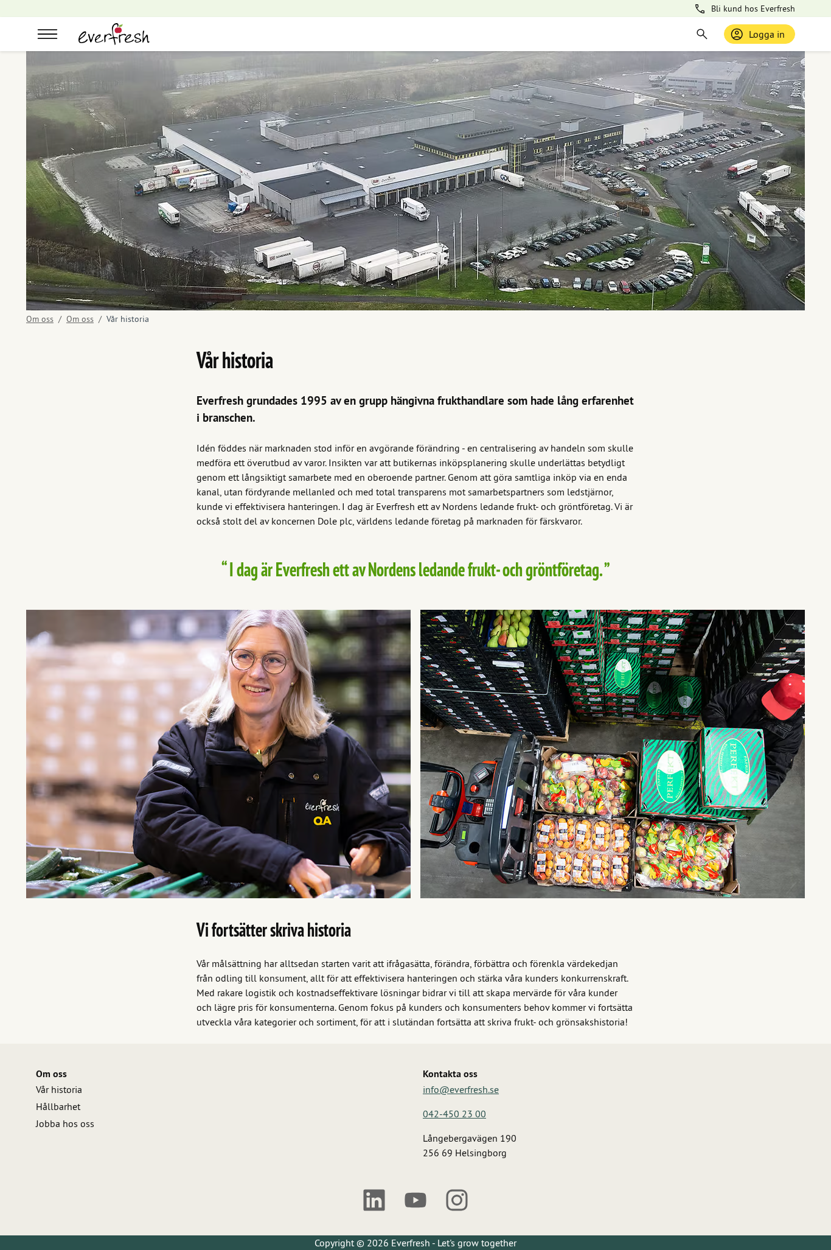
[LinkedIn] (374, 1200)
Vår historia (59, 1089)
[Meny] (47, 34)
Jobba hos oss (65, 1123)
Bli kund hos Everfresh (753, 8)
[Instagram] (457, 1200)
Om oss (40, 318)
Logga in (767, 34)
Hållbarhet (58, 1106)
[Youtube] (415, 1200)
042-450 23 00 (454, 1114)
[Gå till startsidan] (114, 34)
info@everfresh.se (461, 1089)
